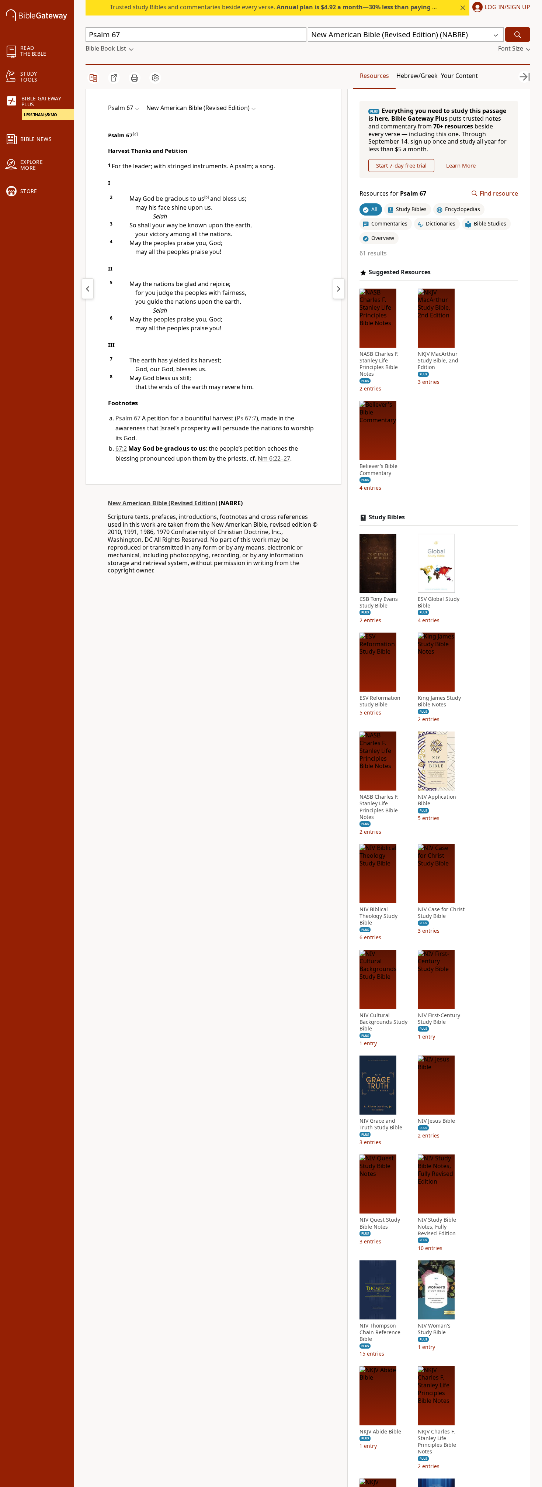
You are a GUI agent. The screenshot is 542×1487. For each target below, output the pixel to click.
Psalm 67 (127, 418)
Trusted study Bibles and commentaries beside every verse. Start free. (299, 7)
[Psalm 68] (339, 288)
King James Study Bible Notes (439, 701)
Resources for (392, 193)
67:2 (121, 448)
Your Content (459, 76)
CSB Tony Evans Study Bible (378, 602)
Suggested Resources (400, 272)
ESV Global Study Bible (438, 602)
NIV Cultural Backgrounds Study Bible (383, 1022)
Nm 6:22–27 (274, 458)
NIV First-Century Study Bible (439, 1018)
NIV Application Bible (437, 800)
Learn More (461, 165)
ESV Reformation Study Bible (379, 701)
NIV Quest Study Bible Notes (379, 1223)
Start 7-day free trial (401, 165)
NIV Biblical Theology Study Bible (378, 916)
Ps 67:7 (246, 418)
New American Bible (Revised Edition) (162, 503)
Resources (374, 76)
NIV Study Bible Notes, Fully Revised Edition (437, 1226)
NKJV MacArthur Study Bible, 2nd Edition (438, 361)
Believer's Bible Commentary (378, 469)
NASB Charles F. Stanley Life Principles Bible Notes (379, 364)
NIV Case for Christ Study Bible (441, 912)
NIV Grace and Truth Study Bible (380, 1124)
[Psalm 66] (88, 288)
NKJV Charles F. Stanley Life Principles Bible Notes (437, 1441)
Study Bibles (387, 517)
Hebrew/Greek (417, 76)
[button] (499, 8)
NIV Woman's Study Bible (434, 1329)
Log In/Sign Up (507, 7)
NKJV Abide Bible (380, 1431)
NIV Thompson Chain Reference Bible (379, 1332)
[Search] (517, 34)
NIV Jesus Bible (436, 1121)
